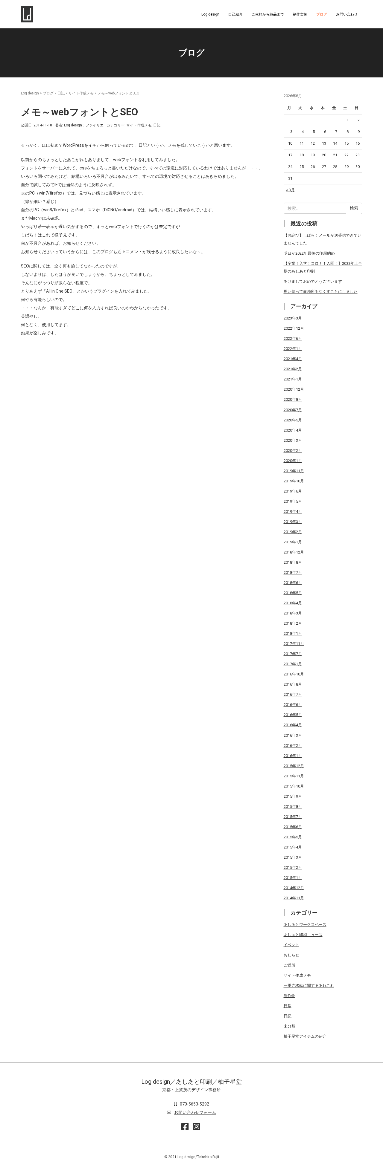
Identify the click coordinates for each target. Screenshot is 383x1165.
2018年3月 (293, 613)
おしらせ (291, 955)
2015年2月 (293, 867)
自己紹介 (235, 14)
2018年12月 (294, 552)
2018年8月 (293, 562)
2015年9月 (293, 796)
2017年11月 (294, 643)
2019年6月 (293, 491)
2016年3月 (293, 735)
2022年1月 (293, 348)
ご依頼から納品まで (268, 14)
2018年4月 (293, 603)
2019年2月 (293, 532)
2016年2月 (293, 745)
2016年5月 (293, 715)
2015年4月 (293, 847)
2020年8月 (293, 399)
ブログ (321, 14)
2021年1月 (293, 379)
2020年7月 (293, 410)
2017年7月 (293, 654)
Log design (210, 14)
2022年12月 (294, 328)
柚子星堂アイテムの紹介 (305, 1036)
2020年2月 (293, 450)
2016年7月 (293, 694)
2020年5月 (293, 420)
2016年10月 (294, 674)
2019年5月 (293, 501)
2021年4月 (293, 359)
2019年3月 (293, 521)
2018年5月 (293, 593)
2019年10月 (294, 481)
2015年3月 (293, 857)
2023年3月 (293, 318)
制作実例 (300, 14)
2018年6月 (293, 582)
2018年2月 (293, 623)
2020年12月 (294, 389)
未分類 (289, 1026)
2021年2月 (293, 369)
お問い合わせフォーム (195, 1112)
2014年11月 (294, 898)
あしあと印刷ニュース (303, 934)
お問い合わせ (347, 14)
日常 (287, 1006)
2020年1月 (293, 460)
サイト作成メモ (81, 93)
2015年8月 (293, 806)
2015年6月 (293, 827)
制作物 (289, 995)
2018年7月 (293, 572)
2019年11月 (294, 471)
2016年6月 (293, 704)
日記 (61, 93)
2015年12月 (294, 766)
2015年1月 (293, 877)
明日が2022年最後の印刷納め (309, 253)
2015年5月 (293, 837)
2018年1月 (293, 633)
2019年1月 (293, 542)
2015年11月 (294, 776)
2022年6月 (293, 338)
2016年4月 (293, 725)
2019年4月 (293, 511)
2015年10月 (294, 786)
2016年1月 (293, 755)
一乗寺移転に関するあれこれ (309, 985)
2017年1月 (293, 664)
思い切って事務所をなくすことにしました (321, 291)
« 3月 (290, 190)
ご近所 (289, 965)
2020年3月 (293, 440)
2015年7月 (293, 816)
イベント (291, 945)
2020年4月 (293, 430)
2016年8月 (293, 684)
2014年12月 (294, 888)
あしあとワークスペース (305, 924)
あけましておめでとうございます (313, 281)
